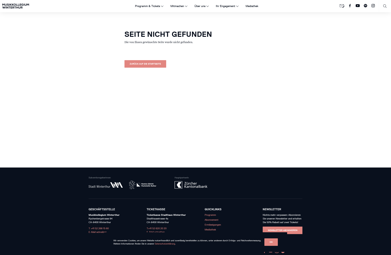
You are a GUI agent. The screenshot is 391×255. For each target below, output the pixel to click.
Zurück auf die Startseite (145, 64)
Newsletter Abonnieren (283, 230)
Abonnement (211, 219)
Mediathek (210, 229)
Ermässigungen (213, 224)
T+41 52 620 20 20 (156, 228)
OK (271, 242)
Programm (210, 214)
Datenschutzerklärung (165, 243)
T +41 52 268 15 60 (99, 228)
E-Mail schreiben (98, 232)
